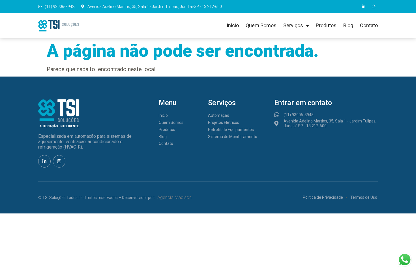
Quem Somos (261, 25)
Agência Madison (174, 197)
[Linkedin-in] (363, 6)
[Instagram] (373, 6)
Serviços (293, 25)
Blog (348, 25)
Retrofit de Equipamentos (231, 129)
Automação (218, 115)
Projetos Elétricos (223, 122)
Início (233, 25)
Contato (369, 25)
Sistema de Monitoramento (232, 136)
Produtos (326, 25)
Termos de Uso (363, 197)
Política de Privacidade (323, 197)
